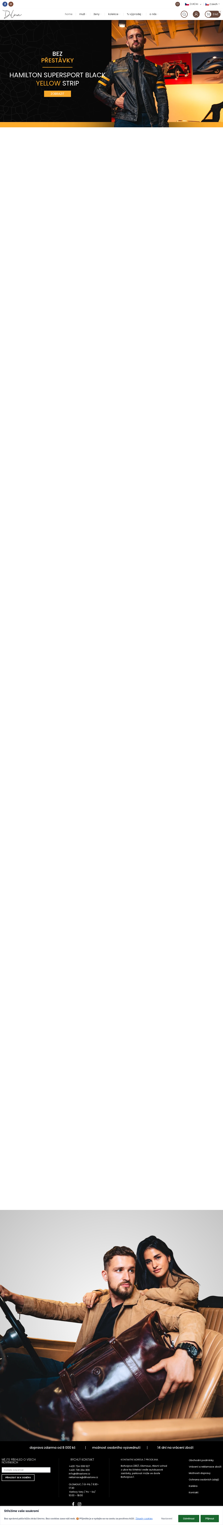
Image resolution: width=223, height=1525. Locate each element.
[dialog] (111, 1515)
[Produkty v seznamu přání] (178, 4)
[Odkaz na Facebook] (4, 4)
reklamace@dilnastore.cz (83, 1477)
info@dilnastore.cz (79, 1473)
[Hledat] (184, 14)
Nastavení (166, 1518)
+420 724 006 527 (79, 1466)
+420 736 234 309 (79, 1470)
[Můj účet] (196, 14)
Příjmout (209, 1518)
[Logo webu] (12, 14)
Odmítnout (188, 1518)
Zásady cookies (144, 1518)
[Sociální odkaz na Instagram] (10, 4)
